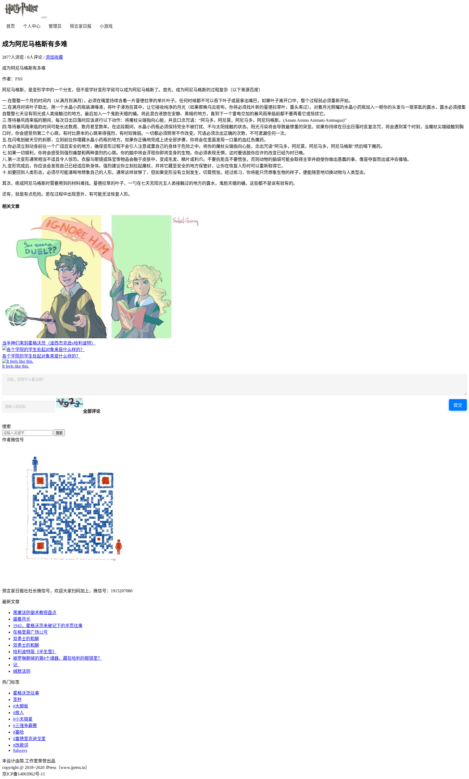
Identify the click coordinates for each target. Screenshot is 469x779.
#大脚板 (20, 706)
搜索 (59, 433)
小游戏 (106, 26)
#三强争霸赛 (25, 725)
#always (20, 750)
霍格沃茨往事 (26, 693)
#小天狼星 (23, 719)
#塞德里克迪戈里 (29, 738)
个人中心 (31, 26)
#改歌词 (20, 745)
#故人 (18, 712)
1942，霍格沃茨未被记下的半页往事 (48, 625)
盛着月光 (21, 619)
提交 (458, 405)
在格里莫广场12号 (30, 632)
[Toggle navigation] (44, 17)
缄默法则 (21, 671)
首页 (10, 26)
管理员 (55, 26)
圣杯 (17, 699)
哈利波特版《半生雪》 (34, 651)
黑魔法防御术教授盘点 (34, 612)
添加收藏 (54, 57)
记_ (16, 664)
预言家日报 (80, 26)
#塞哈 (18, 732)
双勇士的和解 (26, 638)
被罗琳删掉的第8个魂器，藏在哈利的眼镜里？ (57, 658)
